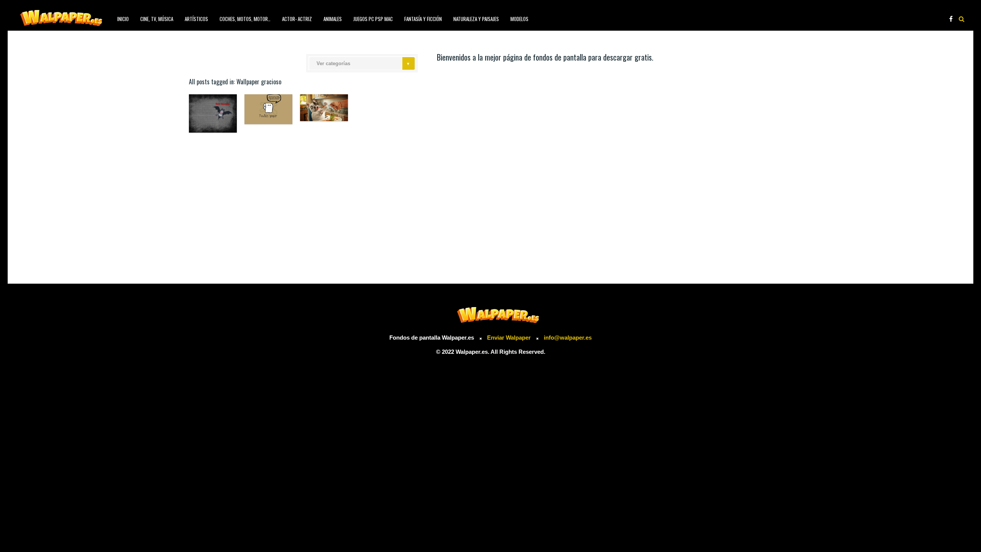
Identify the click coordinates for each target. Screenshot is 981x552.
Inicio (123, 19)
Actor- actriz (297, 19)
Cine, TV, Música (156, 19)
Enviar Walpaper (509, 337)
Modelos (519, 19)
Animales (332, 19)
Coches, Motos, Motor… (245, 19)
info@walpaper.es (568, 337)
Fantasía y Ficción (423, 19)
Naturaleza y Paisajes (476, 19)
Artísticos (196, 19)
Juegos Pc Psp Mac (373, 19)
